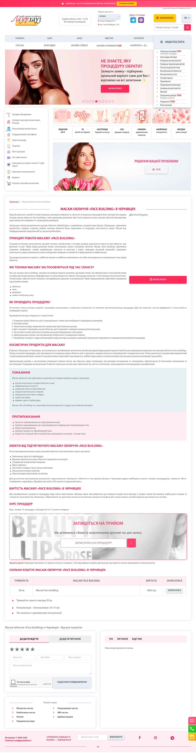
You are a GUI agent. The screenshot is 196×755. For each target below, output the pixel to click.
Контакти (139, 38)
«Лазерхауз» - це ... (139, 46)
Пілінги (20, 717)
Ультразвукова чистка (67, 708)
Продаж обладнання (21, 115)
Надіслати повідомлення (72, 682)
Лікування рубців (170, 96)
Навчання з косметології (23, 172)
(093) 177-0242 (137, 15)
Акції (79, 38)
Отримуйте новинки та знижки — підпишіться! (58, 738)
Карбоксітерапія (65, 717)
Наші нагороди (19, 140)
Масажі (163, 92)
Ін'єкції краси (166, 78)
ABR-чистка (62, 713)
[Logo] (28, 21)
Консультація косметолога (24, 129)
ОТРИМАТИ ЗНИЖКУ (126, 4)
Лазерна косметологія (170, 61)
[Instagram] (155, 738)
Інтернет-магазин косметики (25, 183)
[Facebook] (140, 738)
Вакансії (16, 178)
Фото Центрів (18, 152)
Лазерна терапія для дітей (172, 64)
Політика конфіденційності (18, 741)
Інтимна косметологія (170, 88)
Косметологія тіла (168, 75)
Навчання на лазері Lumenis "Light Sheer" (28, 164)
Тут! (158, 170)
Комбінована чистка (26, 713)
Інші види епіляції (168, 57)
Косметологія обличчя (170, 71)
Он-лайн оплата (19, 158)
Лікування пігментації (170, 85)
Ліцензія (16, 146)
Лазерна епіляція (170, 52)
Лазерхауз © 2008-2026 (16, 738)
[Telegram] (172, 739)
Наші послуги (174, 42)
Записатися (166, 18)
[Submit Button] (187, 27)
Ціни (49, 38)
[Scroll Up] (98, 747)
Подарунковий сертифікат (24, 135)
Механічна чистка (25, 708)
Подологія (167, 101)
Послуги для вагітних (170, 68)
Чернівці (102, 16)
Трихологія (165, 82)
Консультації (166, 105)
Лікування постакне (26, 721)
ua (185, 18)
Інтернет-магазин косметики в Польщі (26, 121)
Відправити (116, 737)
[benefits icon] (62, 116)
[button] (83, 101)
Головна (19, 38)
